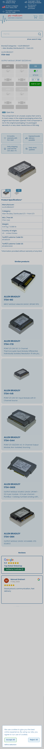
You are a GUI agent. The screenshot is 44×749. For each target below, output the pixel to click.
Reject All (34, 740)
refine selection (10, 745)
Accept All (10, 740)
